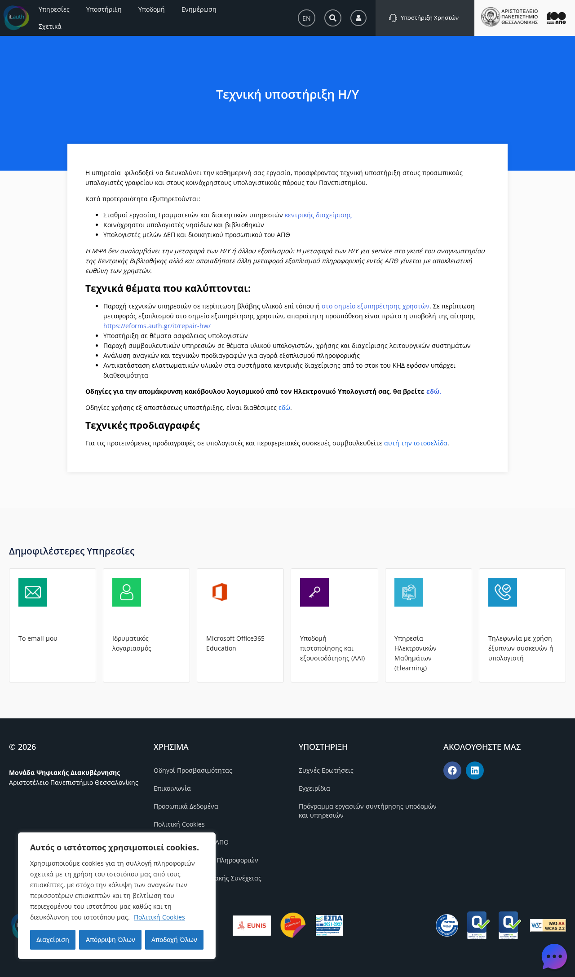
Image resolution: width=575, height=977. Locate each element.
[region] (117, 895)
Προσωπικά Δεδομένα (186, 806)
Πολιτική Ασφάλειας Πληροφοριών (206, 860)
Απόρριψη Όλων (110, 939)
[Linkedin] (475, 770)
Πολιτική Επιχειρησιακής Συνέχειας (207, 878)
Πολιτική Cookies (159, 917)
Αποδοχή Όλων (174, 939)
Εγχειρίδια (314, 788)
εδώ (432, 391)
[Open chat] (554, 956)
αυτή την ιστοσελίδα (415, 443)
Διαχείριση (52, 939)
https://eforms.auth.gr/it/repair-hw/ (157, 325)
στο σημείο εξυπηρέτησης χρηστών (375, 306)
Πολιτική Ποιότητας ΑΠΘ (191, 842)
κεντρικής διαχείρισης (318, 215)
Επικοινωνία (172, 788)
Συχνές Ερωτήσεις (326, 770)
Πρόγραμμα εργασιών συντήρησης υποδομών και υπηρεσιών (368, 810)
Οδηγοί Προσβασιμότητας (193, 770)
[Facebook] (452, 770)
